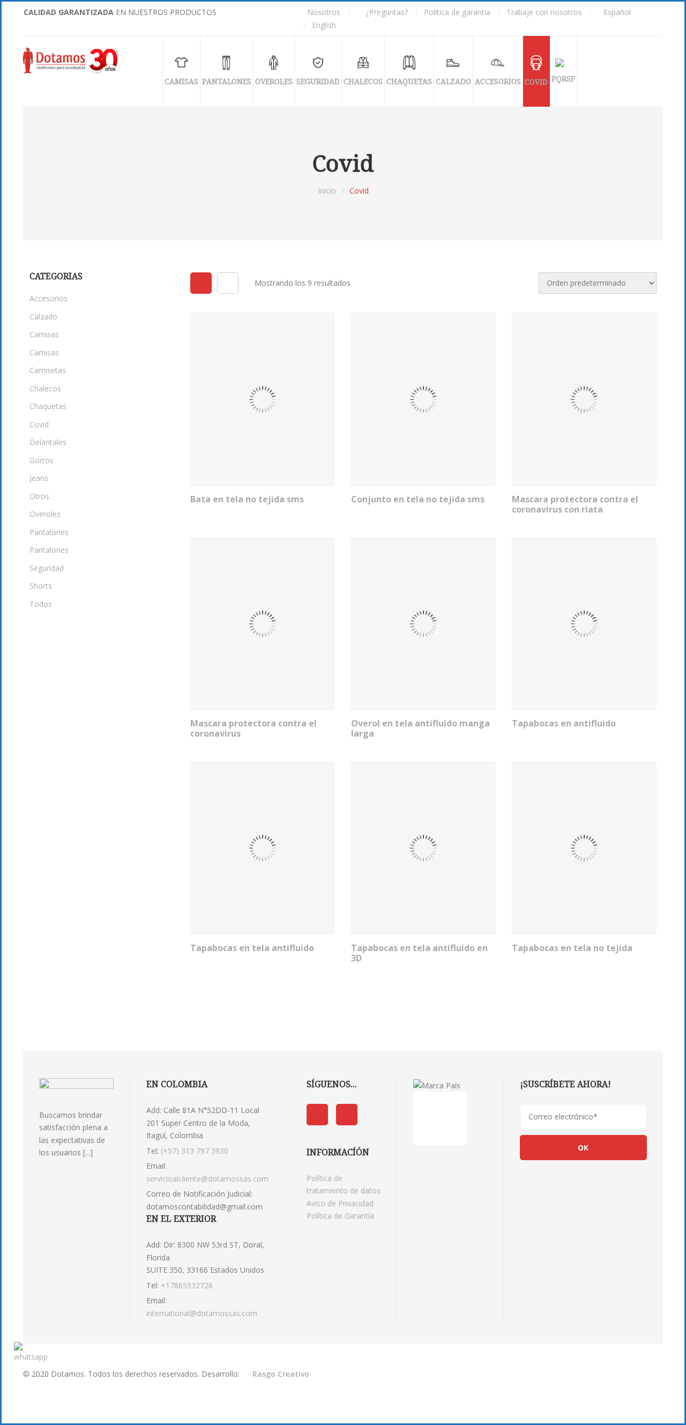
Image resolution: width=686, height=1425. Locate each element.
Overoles (45, 514)
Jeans (38, 478)
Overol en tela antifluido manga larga (420, 728)
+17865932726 (187, 1285)
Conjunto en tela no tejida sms (417, 499)
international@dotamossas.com (201, 1313)
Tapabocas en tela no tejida (572, 948)
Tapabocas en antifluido (564, 723)
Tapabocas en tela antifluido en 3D (419, 953)
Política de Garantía (340, 1216)
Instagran (346, 1114)
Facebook (317, 1114)
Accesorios (48, 298)
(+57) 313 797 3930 (194, 1151)
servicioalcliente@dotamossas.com (207, 1179)
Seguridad (46, 568)
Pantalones (49, 532)
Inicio (327, 190)
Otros (39, 496)
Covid (39, 424)
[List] (227, 283)
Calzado (43, 316)
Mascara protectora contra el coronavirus (253, 728)
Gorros (41, 460)
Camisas (44, 334)
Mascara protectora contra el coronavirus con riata (575, 504)
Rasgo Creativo (280, 1374)
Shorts (40, 586)
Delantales (47, 442)
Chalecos (45, 388)
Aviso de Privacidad (340, 1203)
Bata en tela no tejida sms (247, 499)
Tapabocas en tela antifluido (252, 948)
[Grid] (201, 283)
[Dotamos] (72, 61)
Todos (40, 604)
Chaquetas (47, 406)
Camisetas (47, 370)
